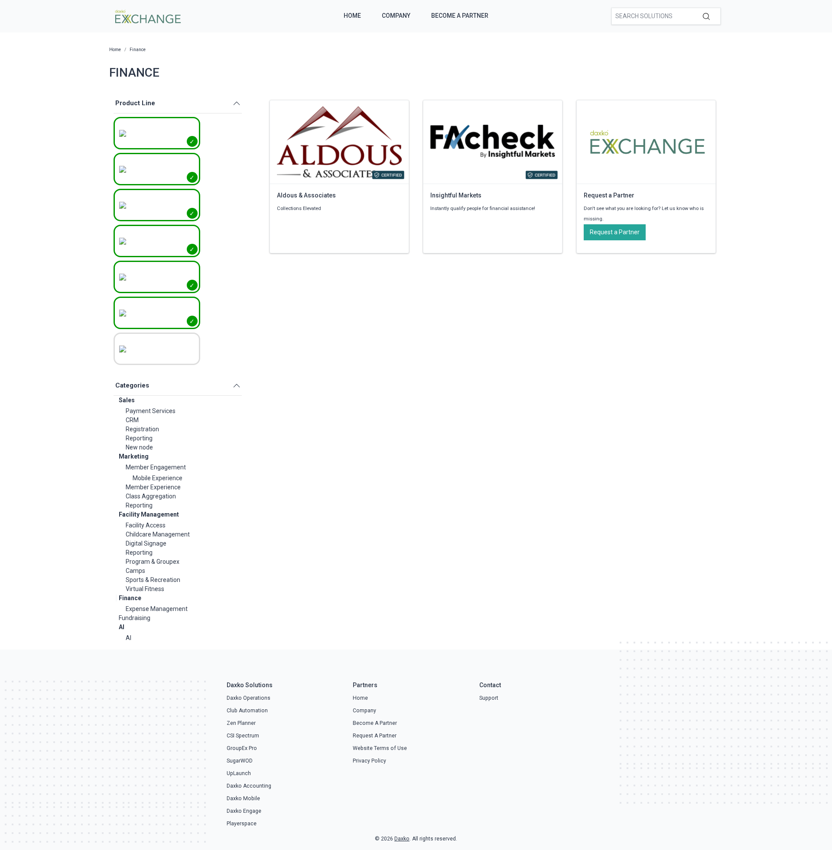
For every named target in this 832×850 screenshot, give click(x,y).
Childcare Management (158, 534)
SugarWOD (240, 761)
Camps (135, 570)
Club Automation (247, 711)
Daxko (402, 839)
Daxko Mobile (243, 798)
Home (352, 15)
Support (488, 698)
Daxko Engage (244, 811)
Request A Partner (374, 736)
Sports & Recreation (153, 579)
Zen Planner (241, 723)
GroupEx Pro (242, 748)
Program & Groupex (152, 561)
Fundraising (134, 617)
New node (139, 447)
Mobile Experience (157, 478)
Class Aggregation (151, 496)
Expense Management (157, 608)
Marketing (134, 456)
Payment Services (151, 410)
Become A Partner (459, 15)
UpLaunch (239, 773)
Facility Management (149, 514)
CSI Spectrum (243, 736)
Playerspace (242, 824)
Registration (142, 429)
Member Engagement (156, 467)
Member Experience (153, 487)
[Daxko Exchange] (147, 15)
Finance (130, 598)
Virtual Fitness (145, 588)
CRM (132, 420)
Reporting (139, 438)
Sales (127, 400)
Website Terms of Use (380, 748)
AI (121, 627)
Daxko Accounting (249, 786)
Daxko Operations (248, 698)
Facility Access (146, 525)
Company (396, 15)
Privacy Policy (369, 761)
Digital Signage (146, 543)
